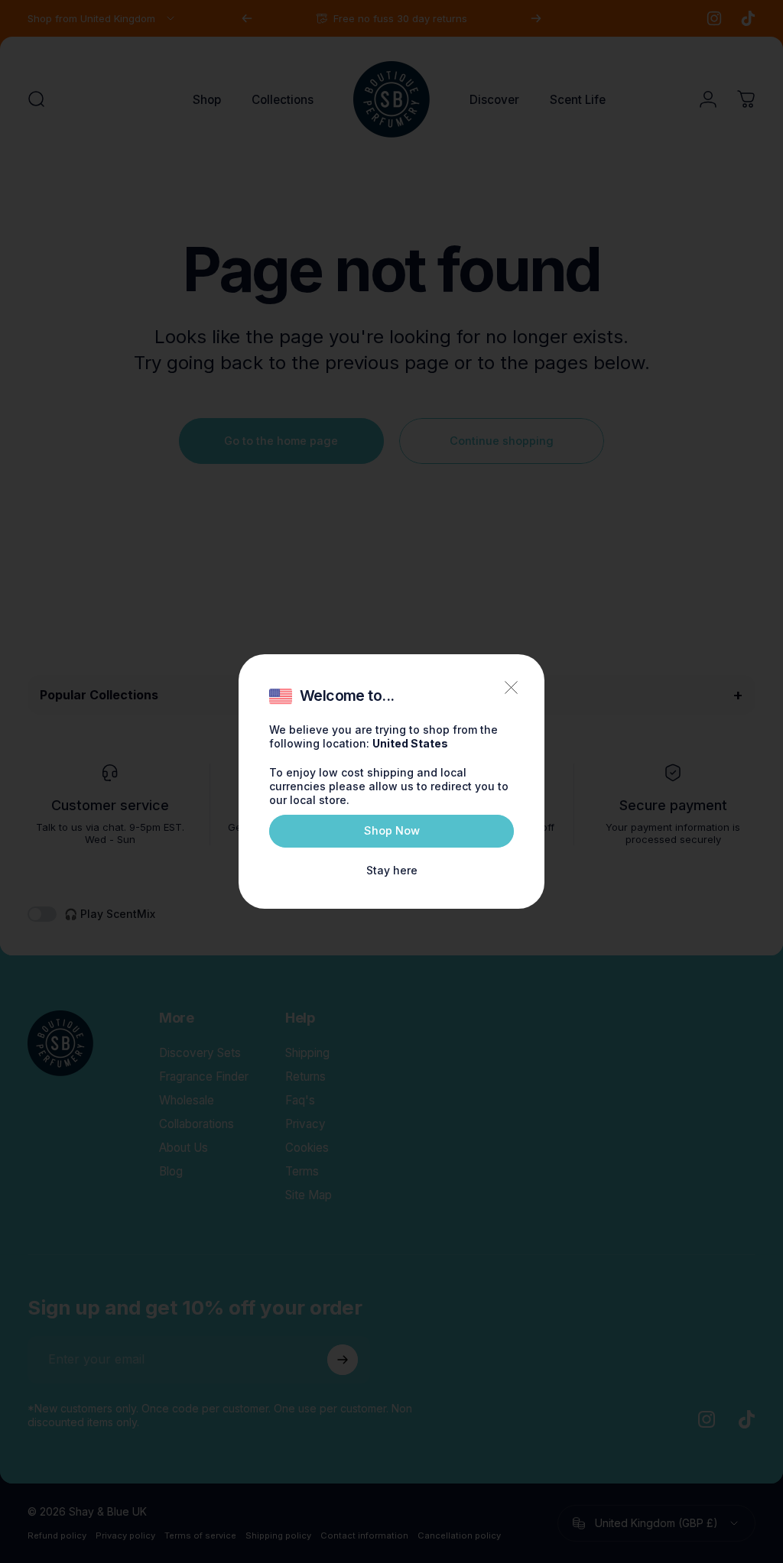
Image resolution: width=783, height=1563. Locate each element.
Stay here (391, 870)
